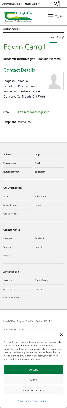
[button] (61, 335)
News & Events (10, 205)
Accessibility (9, 289)
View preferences (33, 390)
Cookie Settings (11, 297)
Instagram (8, 238)
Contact (38, 205)
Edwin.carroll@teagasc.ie (33, 112)
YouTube (7, 247)
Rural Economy (11, 171)
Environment (10, 163)
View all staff (57, 37)
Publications (41, 196)
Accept (33, 369)
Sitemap (7, 280)
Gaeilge (39, 289)
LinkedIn (39, 247)
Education (40, 171)
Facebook (39, 238)
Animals (7, 154)
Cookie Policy (10, 213)
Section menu (10, 29)
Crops (38, 154)
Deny (33, 380)
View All (7, 255)
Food (37, 163)
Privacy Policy (24, 401)
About (6, 196)
